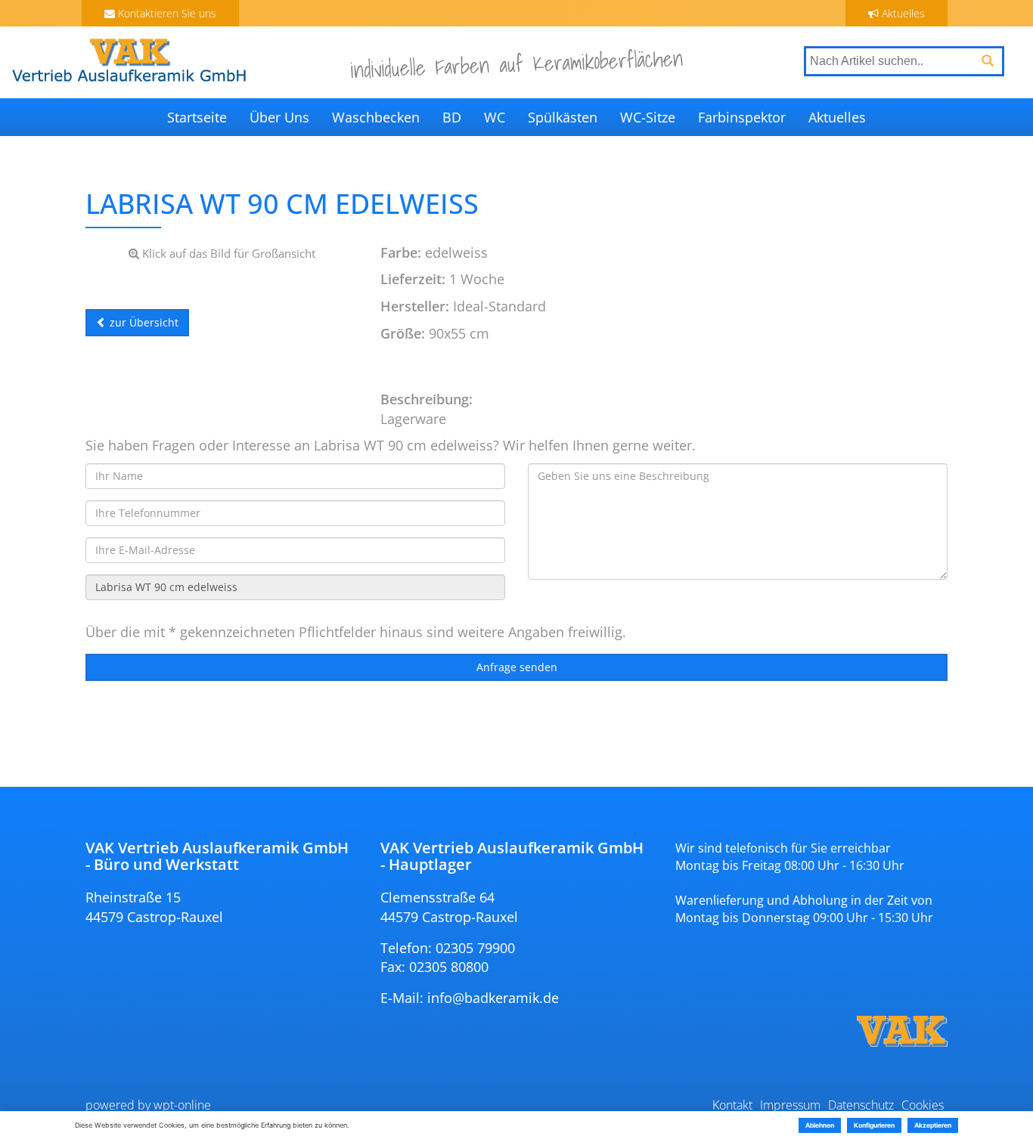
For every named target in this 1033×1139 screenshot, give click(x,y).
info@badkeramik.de (493, 998)
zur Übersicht (142, 322)
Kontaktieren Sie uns (165, 13)
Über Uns (279, 117)
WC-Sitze (647, 117)
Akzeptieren (932, 1125)
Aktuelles (902, 13)
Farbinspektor (742, 117)
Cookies (922, 1105)
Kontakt (732, 1105)
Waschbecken (376, 117)
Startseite (197, 117)
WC (494, 117)
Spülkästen (562, 117)
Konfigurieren (874, 1125)
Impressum (790, 1105)
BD (451, 117)
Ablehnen (819, 1125)
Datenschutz (861, 1105)
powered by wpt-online (148, 1105)
